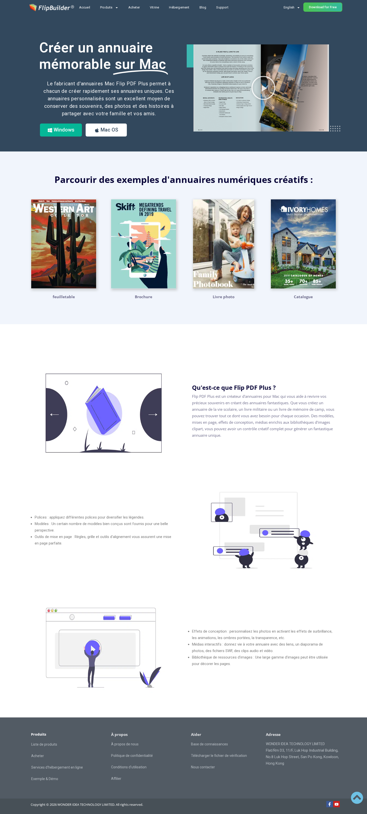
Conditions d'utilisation (129, 767)
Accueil (84, 7)
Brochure (143, 296)
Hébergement (179, 7)
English (289, 7)
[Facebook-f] (329, 804)
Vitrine (154, 7)
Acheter (134, 7)
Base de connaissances (209, 744)
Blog (202, 7)
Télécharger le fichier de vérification (219, 756)
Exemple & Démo (44, 779)
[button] (263, 87)
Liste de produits (44, 744)
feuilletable (64, 296)
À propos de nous (125, 744)
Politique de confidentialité (132, 756)
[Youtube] (336, 804)
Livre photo (223, 296)
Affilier (116, 779)
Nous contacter (203, 767)
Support (222, 7)
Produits (106, 7)
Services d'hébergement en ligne (57, 767)
